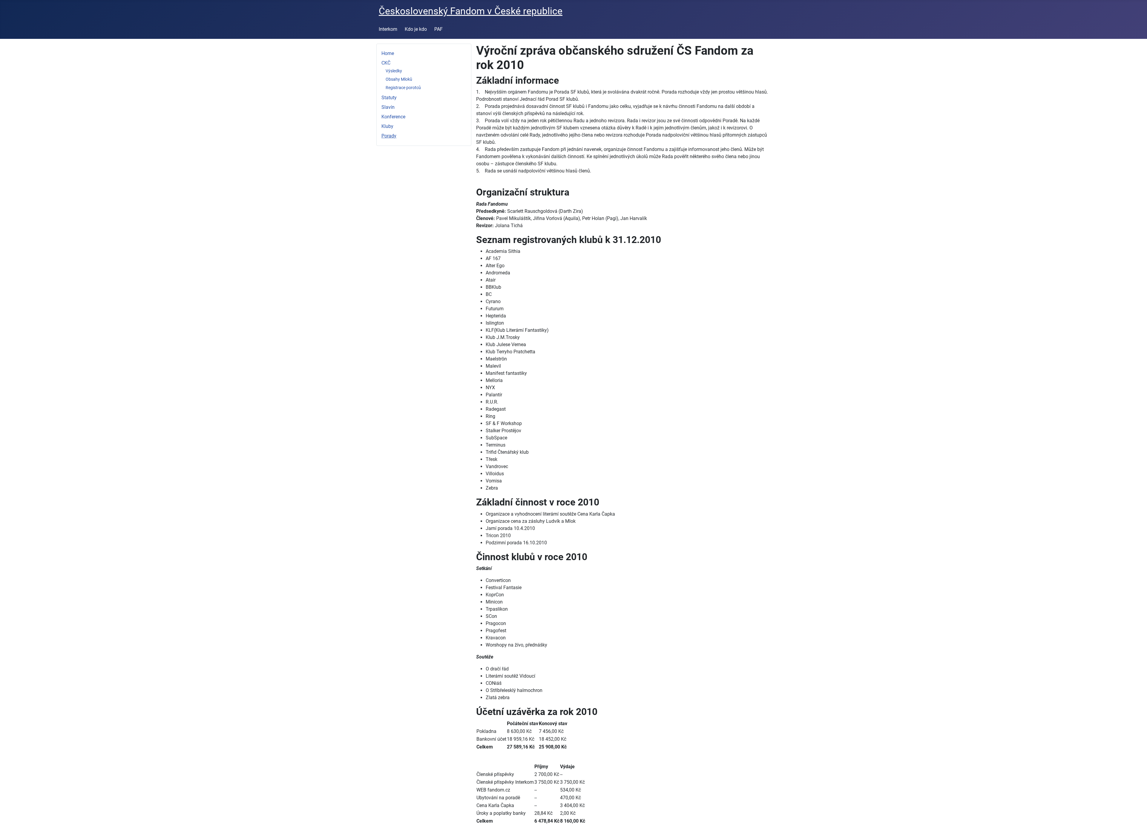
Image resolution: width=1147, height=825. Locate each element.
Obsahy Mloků (399, 79)
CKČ (385, 63)
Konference (393, 117)
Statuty (389, 97)
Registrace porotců (403, 87)
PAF (438, 29)
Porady (388, 136)
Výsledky (394, 70)
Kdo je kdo (416, 29)
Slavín (388, 107)
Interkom (388, 29)
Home (387, 53)
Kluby (387, 126)
